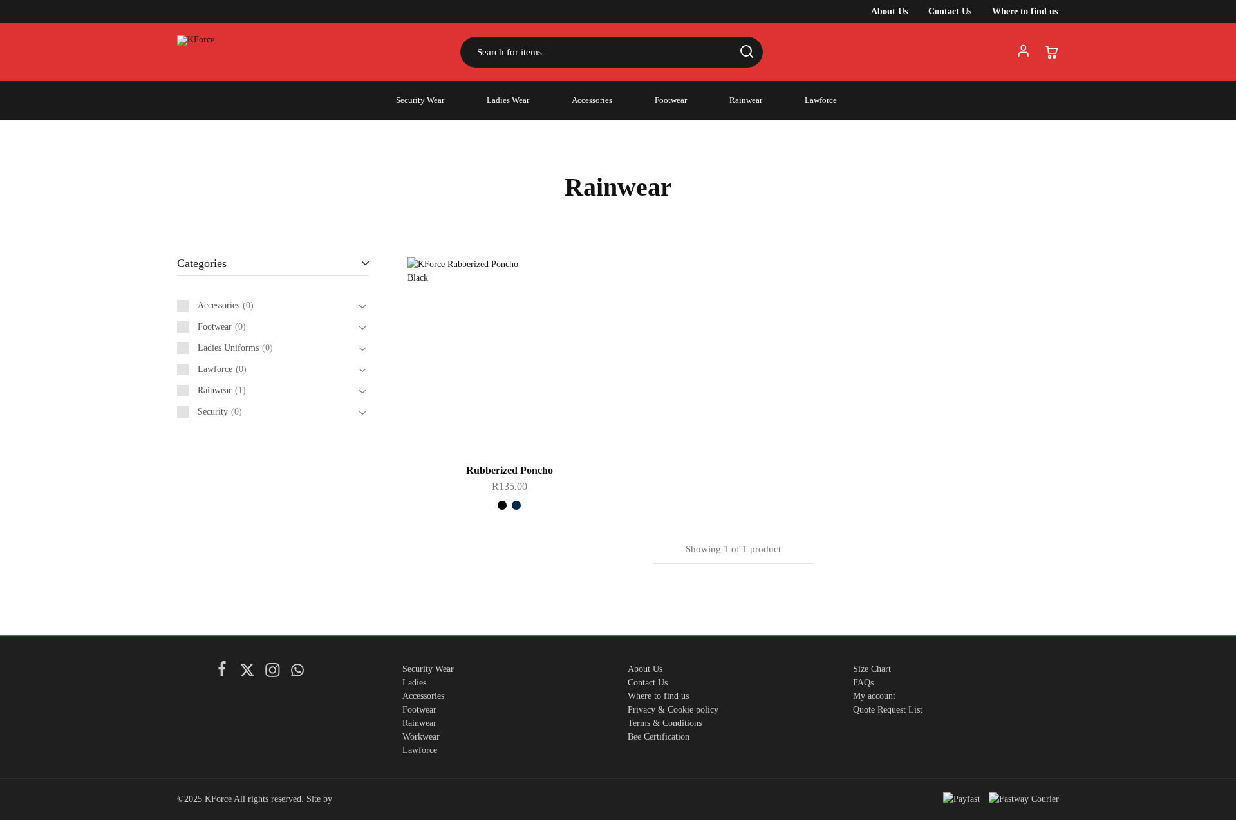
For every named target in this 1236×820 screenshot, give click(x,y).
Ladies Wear (508, 100)
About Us (889, 11)
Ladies (414, 682)
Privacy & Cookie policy (673, 709)
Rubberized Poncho (509, 470)
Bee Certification (658, 736)
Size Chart (872, 669)
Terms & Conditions (665, 723)
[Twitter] (246, 672)
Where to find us (1025, 11)
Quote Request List (887, 709)
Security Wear (420, 100)
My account (874, 696)
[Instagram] (272, 672)
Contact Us (949, 11)
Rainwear (745, 100)
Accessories (592, 100)
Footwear (671, 100)
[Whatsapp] (297, 672)
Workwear (421, 736)
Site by (320, 799)
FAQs (863, 682)
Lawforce (821, 100)
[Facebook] (221, 671)
